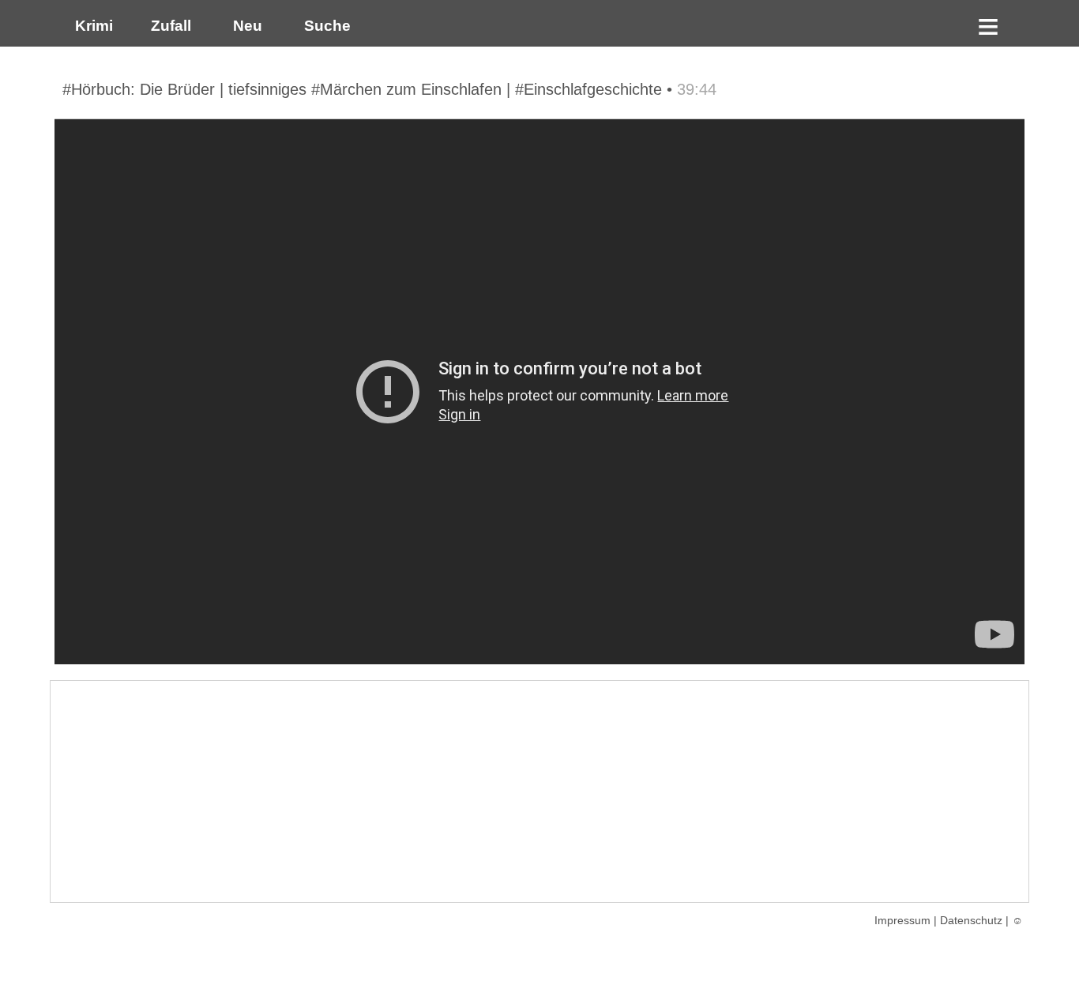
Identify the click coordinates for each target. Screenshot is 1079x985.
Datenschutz (971, 920)
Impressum (902, 920)
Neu (245, 25)
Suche (323, 25)
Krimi (90, 25)
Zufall (169, 25)
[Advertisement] (539, 791)
